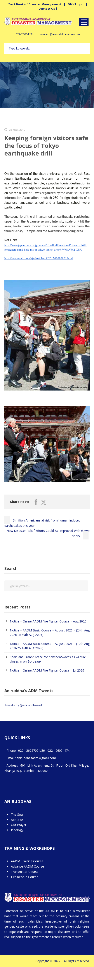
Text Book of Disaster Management (34, 4)
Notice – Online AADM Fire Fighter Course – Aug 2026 (48, 621)
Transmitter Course (24, 872)
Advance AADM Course (27, 866)
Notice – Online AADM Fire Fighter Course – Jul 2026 (47, 670)
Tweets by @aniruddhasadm (24, 705)
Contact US (46, 9)
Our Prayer (18, 825)
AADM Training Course (27, 861)
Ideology (17, 830)
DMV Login (75, 4)
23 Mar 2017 (17, 130)
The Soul (17, 814)
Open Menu (84, 22)
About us (17, 820)
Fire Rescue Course (24, 877)
